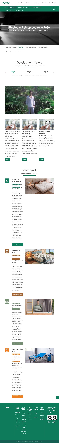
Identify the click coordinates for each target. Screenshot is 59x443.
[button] (54, 141)
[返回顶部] (57, 397)
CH (56, 8)
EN (54, 9)
